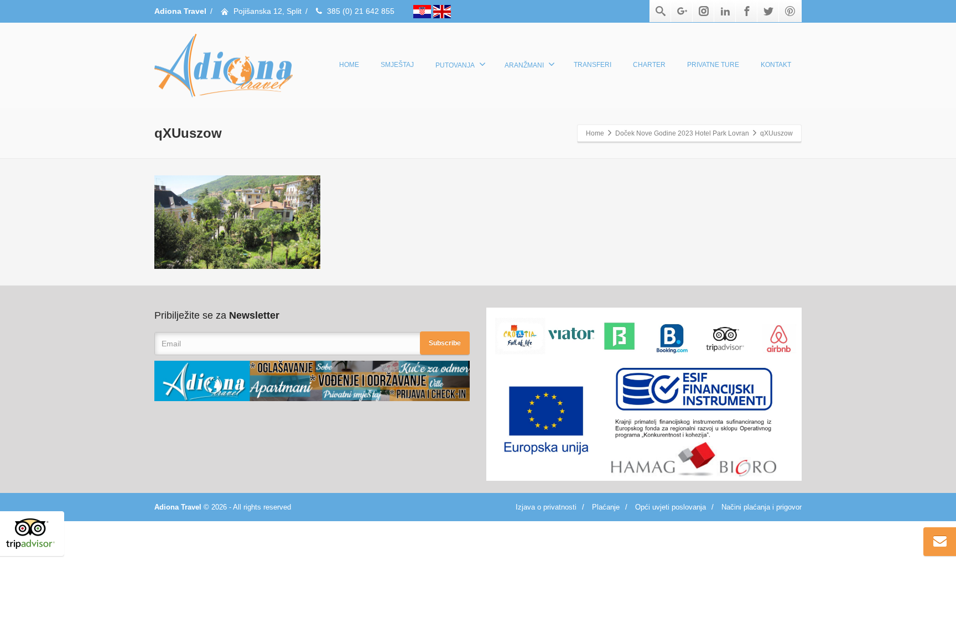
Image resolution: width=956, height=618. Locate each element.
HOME (349, 65)
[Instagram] (704, 11)
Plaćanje (606, 507)
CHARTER (649, 65)
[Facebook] (747, 11)
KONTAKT (776, 65)
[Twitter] (768, 11)
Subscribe (445, 343)
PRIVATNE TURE (713, 65)
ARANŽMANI (524, 65)
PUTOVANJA (455, 65)
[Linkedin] (725, 11)
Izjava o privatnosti (546, 507)
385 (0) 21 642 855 (360, 11)
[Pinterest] (790, 11)
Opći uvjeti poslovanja (670, 507)
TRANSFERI (592, 65)
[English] (442, 11)
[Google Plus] (682, 11)
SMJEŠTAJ (397, 65)
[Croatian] (423, 11)
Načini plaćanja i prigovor (761, 507)
